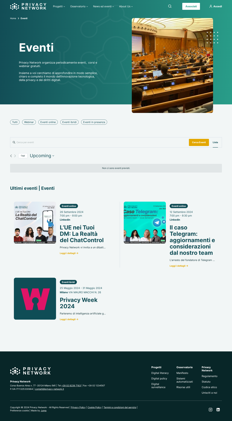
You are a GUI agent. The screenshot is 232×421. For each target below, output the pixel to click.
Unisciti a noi (209, 392)
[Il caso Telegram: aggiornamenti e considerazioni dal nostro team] (145, 223)
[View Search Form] (170, 6)
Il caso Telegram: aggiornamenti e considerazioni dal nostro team (192, 240)
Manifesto (182, 373)
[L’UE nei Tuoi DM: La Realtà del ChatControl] (35, 223)
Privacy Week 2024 (79, 303)
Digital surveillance (158, 385)
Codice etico (209, 387)
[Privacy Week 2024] (35, 299)
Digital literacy (160, 373)
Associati (191, 6)
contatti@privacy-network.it (49, 389)
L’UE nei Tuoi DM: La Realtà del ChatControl (82, 234)
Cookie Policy (94, 407)
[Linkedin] (218, 409)
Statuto (206, 381)
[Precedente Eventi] (11, 155)
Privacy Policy (78, 407)
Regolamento (209, 376)
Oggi (23, 155)
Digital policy (159, 378)
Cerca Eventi (199, 142)
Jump (44, 410)
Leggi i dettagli (68, 253)
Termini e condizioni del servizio (120, 407)
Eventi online (69, 206)
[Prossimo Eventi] (15, 155)
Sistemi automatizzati (184, 380)
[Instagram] (210, 409)
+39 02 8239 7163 (71, 385)
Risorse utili (183, 387)
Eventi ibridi (68, 282)
